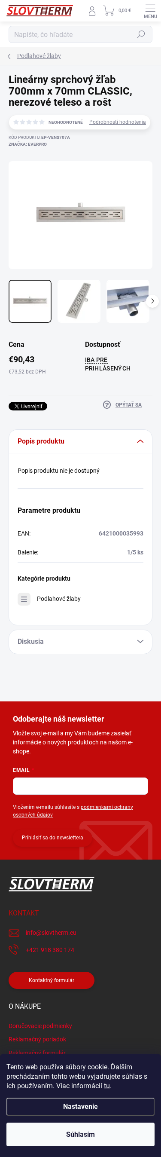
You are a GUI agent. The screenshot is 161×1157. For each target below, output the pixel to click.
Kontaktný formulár (51, 980)
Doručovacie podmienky (40, 1025)
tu (107, 1086)
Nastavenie (80, 1106)
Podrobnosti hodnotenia (117, 122)
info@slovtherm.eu (51, 932)
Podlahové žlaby (59, 598)
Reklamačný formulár (37, 1053)
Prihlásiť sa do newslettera (52, 838)
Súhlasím (80, 1134)
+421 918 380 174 (50, 949)
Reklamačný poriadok (37, 1039)
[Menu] (150, 10)
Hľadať (141, 34)
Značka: (28, 144)
